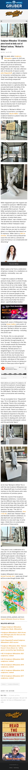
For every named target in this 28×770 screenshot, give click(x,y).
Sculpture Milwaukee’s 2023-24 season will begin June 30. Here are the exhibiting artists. (13, 635)
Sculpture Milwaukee (13, 684)
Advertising (16, 767)
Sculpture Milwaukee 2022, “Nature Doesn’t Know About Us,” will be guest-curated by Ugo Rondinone (13, 648)
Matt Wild (3, 52)
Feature (4, 684)
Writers (11, 767)
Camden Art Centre (4, 381)
